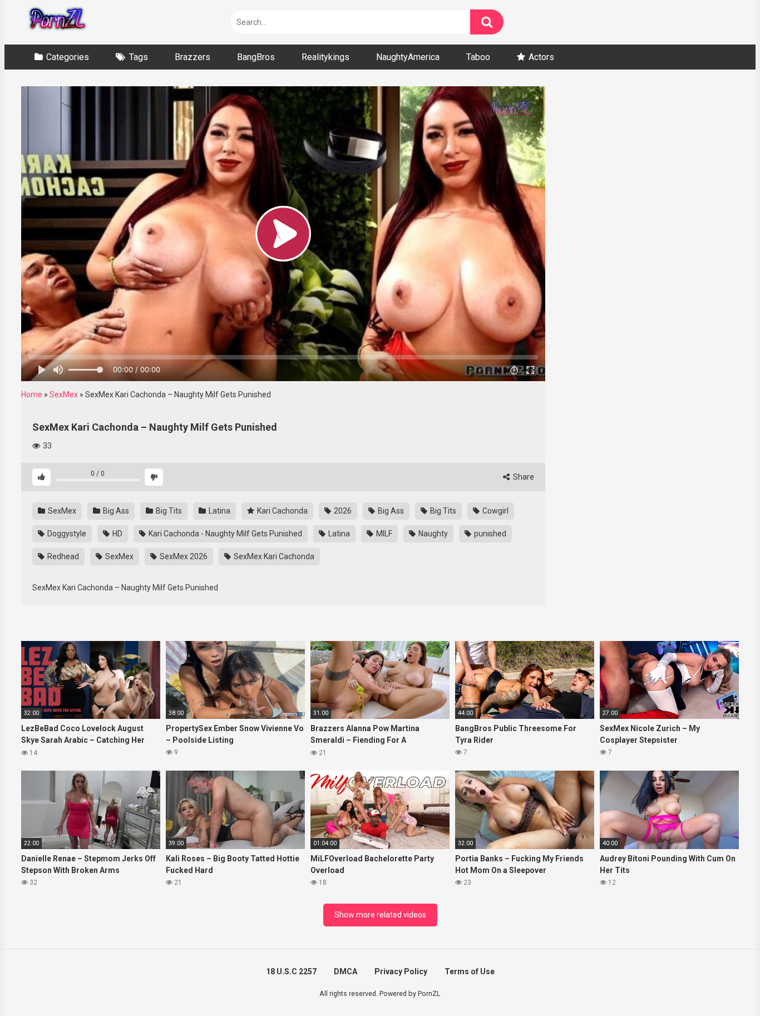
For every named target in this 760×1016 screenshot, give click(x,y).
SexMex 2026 (183, 556)
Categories (67, 57)
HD (116, 533)
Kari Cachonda (281, 510)
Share (522, 476)
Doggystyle (66, 533)
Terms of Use (470, 971)
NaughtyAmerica (408, 57)
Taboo (478, 57)
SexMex (64, 394)
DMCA (345, 971)
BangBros (256, 57)
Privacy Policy (400, 971)
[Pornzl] (56, 22)
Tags (138, 57)
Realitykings (325, 57)
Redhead (62, 556)
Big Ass (115, 510)
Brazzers (192, 57)
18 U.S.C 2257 (291, 971)
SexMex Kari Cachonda (273, 556)
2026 (342, 510)
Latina (218, 510)
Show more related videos (380, 914)
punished (489, 533)
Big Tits (168, 510)
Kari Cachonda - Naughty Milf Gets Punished (224, 533)
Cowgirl (495, 510)
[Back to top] (723, 982)
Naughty (432, 533)
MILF (383, 533)
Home (31, 394)
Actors (541, 57)
